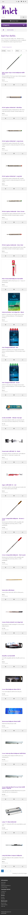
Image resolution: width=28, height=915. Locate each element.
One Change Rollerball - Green (10, 382)
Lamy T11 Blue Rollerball (9, 822)
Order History (4, 904)
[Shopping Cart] (23, 1)
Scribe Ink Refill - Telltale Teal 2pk (12, 417)
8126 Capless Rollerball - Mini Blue (12, 107)
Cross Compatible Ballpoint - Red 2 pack (14, 555)
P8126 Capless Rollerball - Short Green (13, 211)
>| (10, 871)
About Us (3, 884)
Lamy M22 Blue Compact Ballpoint (12, 855)
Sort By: (3, 50)
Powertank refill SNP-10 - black (11, 451)
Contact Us (3, 891)
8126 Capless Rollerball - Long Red (12, 176)
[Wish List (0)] (21, 1)
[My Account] (19, 1)
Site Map (3, 893)
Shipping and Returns (5, 885)
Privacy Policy (4, 887)
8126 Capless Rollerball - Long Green (12, 141)
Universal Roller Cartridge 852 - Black (13, 312)
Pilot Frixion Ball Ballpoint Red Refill (12, 278)
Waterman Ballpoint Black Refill (11, 721)
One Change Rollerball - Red (10, 347)
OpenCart (9, 911)
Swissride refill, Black (8, 590)
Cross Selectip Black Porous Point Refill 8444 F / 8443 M (13, 787)
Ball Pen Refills (10, 30)
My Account (3, 903)
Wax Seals (3, 882)
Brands (2, 897)
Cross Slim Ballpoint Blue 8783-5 (11, 689)
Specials (3, 898)
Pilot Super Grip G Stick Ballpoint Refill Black (13, 73)
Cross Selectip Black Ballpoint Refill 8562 (14, 753)
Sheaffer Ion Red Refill (8, 656)
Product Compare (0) (6, 47)
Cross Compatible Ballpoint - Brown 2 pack (13, 519)
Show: (17, 50)
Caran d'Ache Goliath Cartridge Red (12, 622)
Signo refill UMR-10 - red (9, 485)
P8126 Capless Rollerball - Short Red (12, 245)
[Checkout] (25, 1)
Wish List (3, 906)
